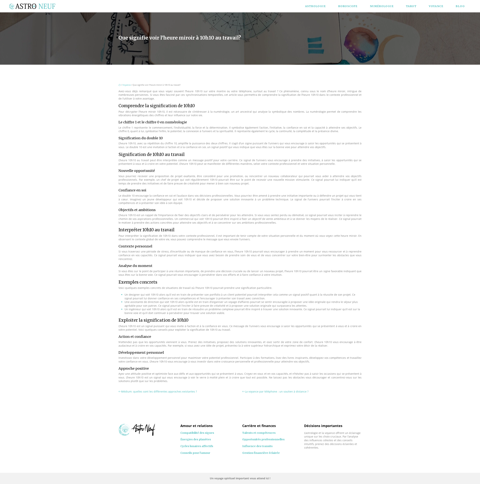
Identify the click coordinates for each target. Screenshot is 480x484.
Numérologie (382, 6)
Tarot (411, 6)
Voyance (436, 6)
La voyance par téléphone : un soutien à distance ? (276, 391)
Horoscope (348, 6)
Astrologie (315, 6)
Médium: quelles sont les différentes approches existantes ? (159, 391)
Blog (460, 6)
